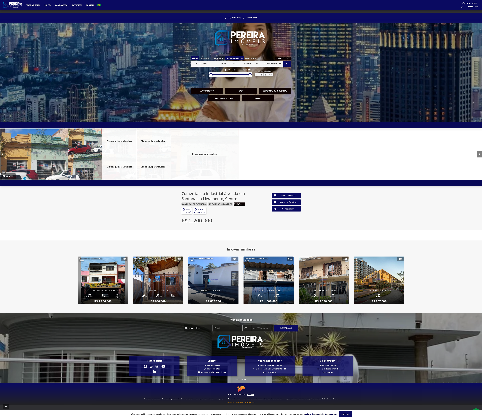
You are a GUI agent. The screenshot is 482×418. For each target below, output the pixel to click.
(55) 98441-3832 (250, 17)
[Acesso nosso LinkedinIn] (154, 371)
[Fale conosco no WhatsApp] (151, 366)
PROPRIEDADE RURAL (224, 98)
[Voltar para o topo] (6, 406)
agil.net (250, 395)
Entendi (345, 414)
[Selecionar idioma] (100, 5)
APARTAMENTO (207, 91)
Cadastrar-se (286, 328)
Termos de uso (249, 402)
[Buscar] (287, 64)
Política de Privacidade (235, 402)
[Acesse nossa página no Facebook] (145, 366)
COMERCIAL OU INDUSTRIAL (275, 91)
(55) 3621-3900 (234, 17)
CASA (241, 91)
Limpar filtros (283, 58)
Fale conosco (327, 372)
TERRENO (258, 98)
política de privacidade (314, 414)
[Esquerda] (2, 154)
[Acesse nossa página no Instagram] (157, 366)
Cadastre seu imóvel (328, 365)
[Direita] (479, 154)
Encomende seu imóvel (327, 369)
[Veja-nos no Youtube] (163, 366)
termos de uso (330, 414)
